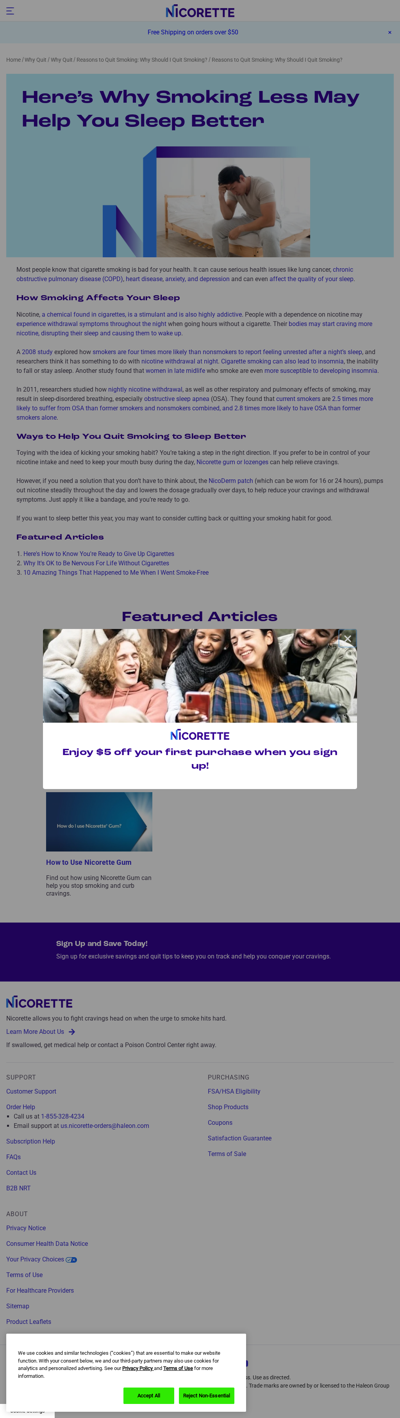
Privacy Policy (138, 1368)
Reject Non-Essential (206, 1395)
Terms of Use (178, 1368)
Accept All (149, 1395)
